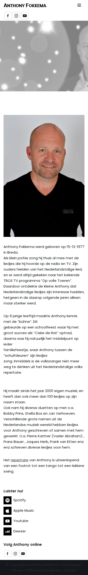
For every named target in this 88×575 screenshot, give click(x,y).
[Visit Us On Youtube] (23, 556)
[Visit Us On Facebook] (7, 556)
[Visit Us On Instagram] (15, 556)
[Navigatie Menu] (79, 5)
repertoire (19, 460)
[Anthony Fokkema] (25, 5)
